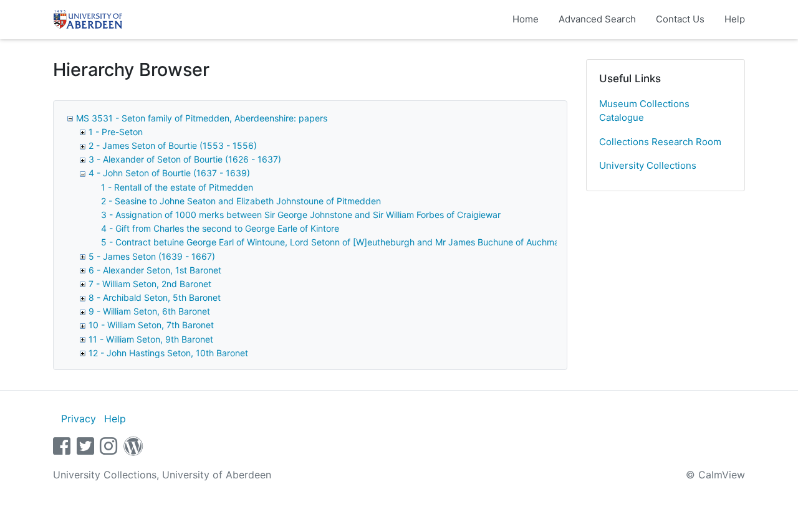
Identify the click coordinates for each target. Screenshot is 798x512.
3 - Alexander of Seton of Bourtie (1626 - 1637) (185, 159)
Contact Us (680, 19)
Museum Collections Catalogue (644, 111)
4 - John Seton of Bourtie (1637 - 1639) (169, 173)
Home (525, 19)
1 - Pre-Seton (116, 131)
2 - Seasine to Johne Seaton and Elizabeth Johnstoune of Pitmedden (241, 201)
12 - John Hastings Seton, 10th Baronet (168, 353)
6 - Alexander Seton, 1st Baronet (155, 270)
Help (734, 19)
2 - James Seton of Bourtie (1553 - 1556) (173, 145)
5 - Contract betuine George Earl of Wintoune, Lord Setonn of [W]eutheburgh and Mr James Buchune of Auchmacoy (337, 242)
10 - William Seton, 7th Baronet (151, 325)
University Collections (647, 165)
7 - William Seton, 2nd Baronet (150, 283)
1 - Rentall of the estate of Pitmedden (177, 187)
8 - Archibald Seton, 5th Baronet (155, 297)
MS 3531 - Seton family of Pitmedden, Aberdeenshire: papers (201, 118)
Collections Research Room (660, 142)
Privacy (78, 418)
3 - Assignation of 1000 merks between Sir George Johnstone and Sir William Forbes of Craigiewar (301, 214)
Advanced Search (597, 19)
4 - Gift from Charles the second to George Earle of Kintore (220, 228)
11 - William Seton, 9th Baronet (151, 339)
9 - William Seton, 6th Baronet (149, 311)
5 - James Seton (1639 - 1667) (152, 256)
